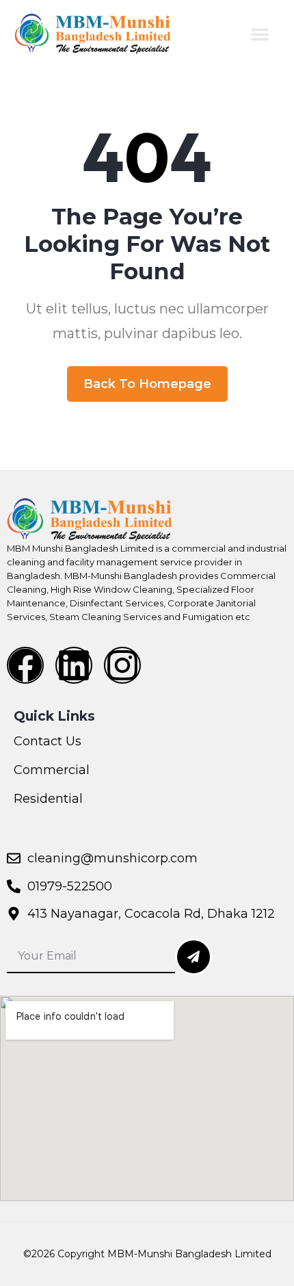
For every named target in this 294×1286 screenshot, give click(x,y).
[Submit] (193, 956)
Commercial (52, 769)
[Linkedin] (73, 665)
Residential (48, 798)
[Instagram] (122, 665)
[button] (259, 34)
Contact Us (47, 741)
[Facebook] (25, 665)
